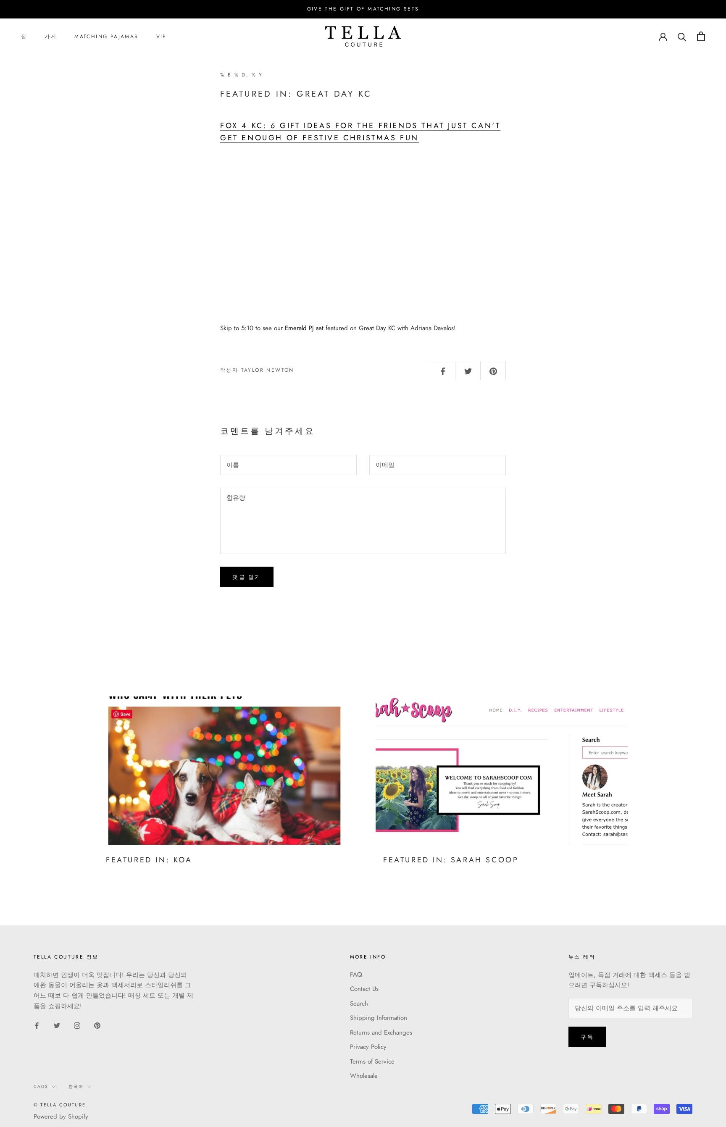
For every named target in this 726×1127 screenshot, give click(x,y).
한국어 (76, 1086)
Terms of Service (372, 1061)
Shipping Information (378, 1017)
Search (359, 1003)
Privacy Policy (368, 1046)
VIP (161, 36)
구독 (587, 1037)
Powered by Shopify (61, 1116)
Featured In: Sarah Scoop (450, 859)
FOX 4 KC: (245, 125)
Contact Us (364, 988)
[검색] (682, 36)
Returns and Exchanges (381, 1032)
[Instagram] (77, 1025)
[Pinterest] (97, 1025)
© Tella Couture (60, 1104)
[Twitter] (57, 1025)
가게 (51, 36)
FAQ (356, 974)
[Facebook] (37, 1025)
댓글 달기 (246, 577)
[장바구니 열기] (701, 36)
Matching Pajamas (106, 36)
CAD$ (41, 1086)
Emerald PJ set (304, 328)
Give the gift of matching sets (363, 9)
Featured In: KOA (149, 859)
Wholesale (364, 1075)
